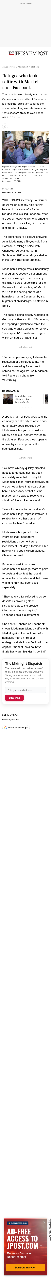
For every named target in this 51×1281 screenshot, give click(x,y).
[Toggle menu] (5, 54)
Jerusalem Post (8, 67)
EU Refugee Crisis (10, 719)
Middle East (23, 67)
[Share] (5, 126)
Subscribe (14, 697)
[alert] (25, 1248)
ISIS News (35, 67)
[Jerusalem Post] (28, 54)
